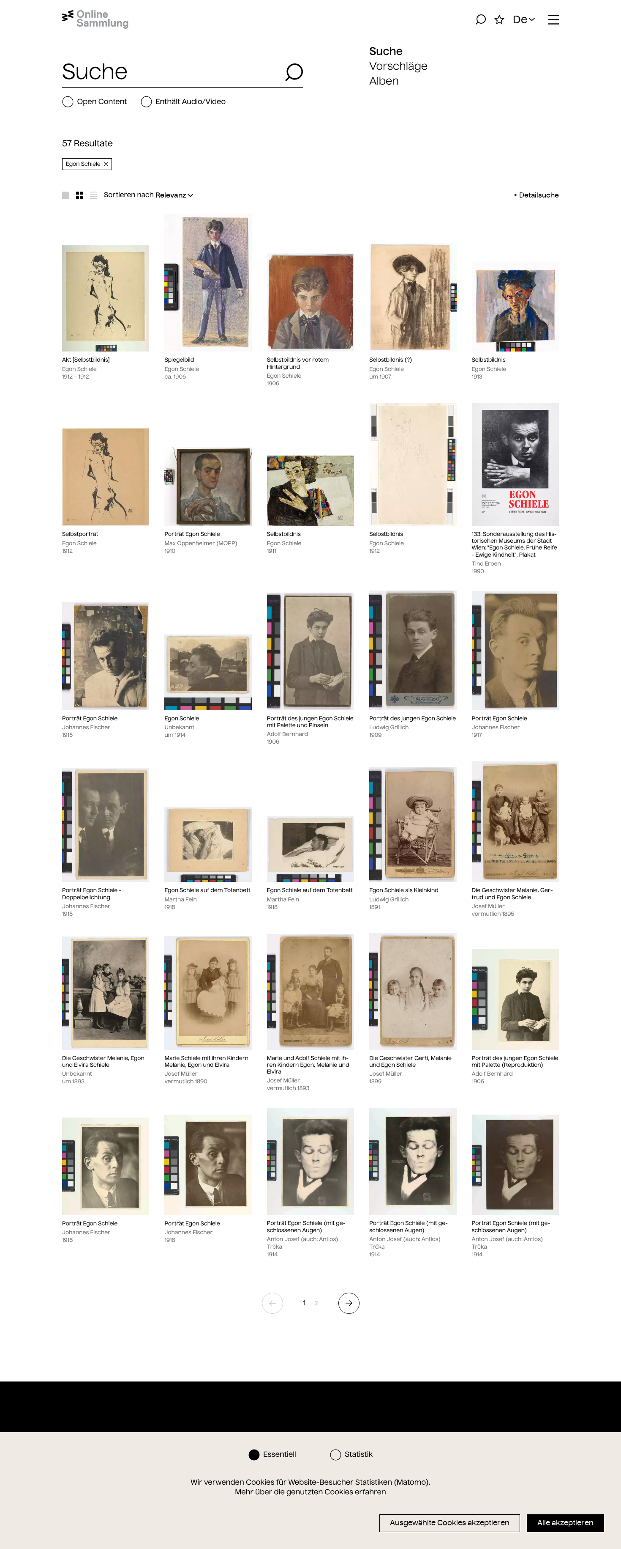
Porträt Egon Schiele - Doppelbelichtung (91, 894)
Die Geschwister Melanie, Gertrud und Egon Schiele (512, 894)
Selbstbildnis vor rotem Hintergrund (298, 363)
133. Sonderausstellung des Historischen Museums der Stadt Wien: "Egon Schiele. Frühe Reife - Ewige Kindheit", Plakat (514, 544)
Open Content (102, 101)
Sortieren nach (129, 195)
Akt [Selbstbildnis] (86, 360)
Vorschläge (398, 66)
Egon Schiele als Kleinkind (403, 890)
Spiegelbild (179, 360)
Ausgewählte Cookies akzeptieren (449, 1522)
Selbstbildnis (489, 360)
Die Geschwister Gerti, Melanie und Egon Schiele (410, 1061)
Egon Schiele (181, 718)
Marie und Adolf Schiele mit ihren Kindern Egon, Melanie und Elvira (308, 1065)
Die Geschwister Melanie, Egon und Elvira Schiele (103, 1061)
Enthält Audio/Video (190, 101)
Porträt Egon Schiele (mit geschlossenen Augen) (306, 1226)
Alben (384, 81)
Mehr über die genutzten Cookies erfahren (310, 1492)
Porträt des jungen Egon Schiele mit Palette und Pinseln (310, 722)
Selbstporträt (80, 534)
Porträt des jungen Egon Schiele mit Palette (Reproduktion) (515, 1061)
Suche (386, 51)
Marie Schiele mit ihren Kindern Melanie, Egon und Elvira (206, 1061)
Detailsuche (539, 195)
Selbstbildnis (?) (390, 360)
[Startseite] (95, 19)
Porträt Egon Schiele (192, 534)
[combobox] (171, 72)
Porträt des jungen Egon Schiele (412, 718)
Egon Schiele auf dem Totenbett (207, 890)
